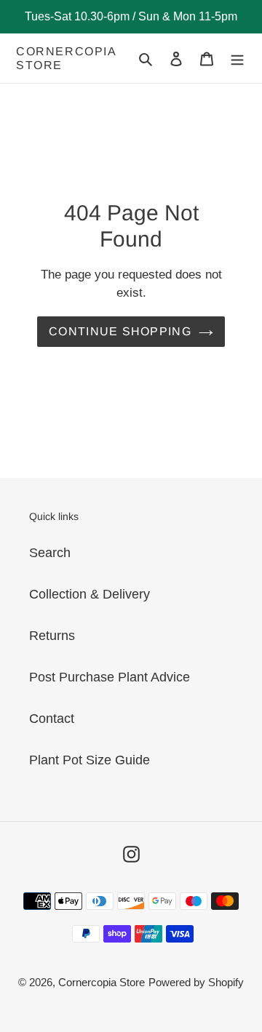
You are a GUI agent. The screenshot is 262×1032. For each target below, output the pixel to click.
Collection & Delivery (89, 594)
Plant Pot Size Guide (89, 760)
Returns (52, 635)
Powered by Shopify (196, 982)
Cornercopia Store (66, 58)
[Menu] (237, 58)
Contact (51, 718)
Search (50, 552)
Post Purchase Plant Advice (109, 677)
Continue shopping (120, 331)
